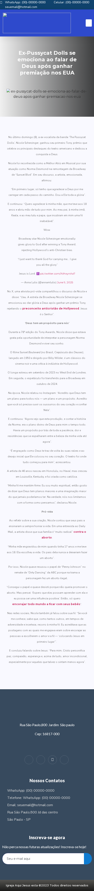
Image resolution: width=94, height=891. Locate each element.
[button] (89, 23)
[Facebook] (40, 759)
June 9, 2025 (65, 282)
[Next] (66, 676)
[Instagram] (28, 759)
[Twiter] (52, 759)
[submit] (88, 858)
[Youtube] (64, 759)
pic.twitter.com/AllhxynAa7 (57, 273)
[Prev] (28, 676)
